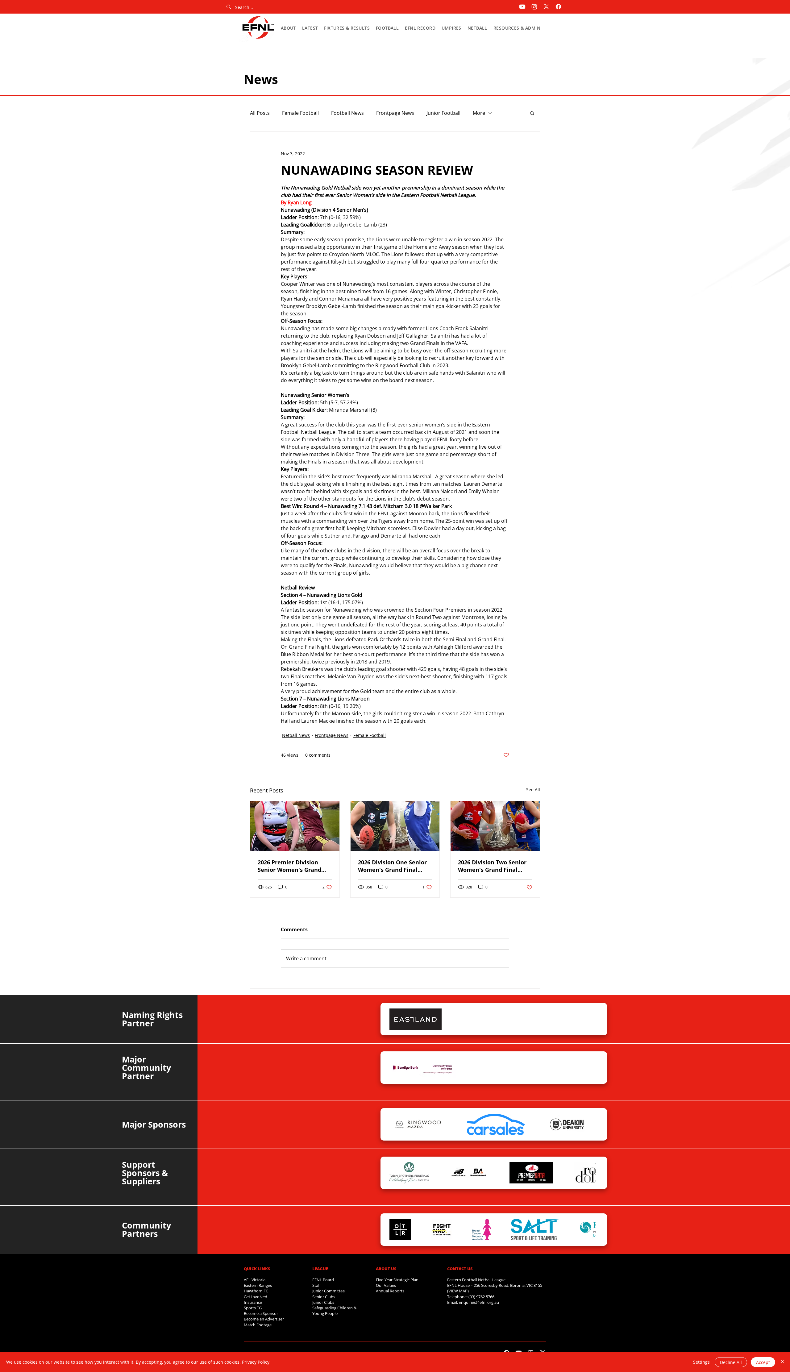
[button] (288, 28)
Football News (347, 113)
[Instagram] (534, 6)
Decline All (731, 1362)
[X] (546, 6)
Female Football (300, 113)
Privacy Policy (255, 1362)
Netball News (296, 735)
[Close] (782, 1362)
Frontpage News (395, 113)
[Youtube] (522, 6)
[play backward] (397, 1019)
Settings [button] (701, 1362)
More (479, 113)
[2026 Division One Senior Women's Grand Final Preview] (395, 826)
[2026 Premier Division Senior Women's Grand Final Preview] (294, 826)
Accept (763, 1362)
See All (533, 789)
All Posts (260, 113)
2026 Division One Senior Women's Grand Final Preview (392, 866)
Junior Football (443, 113)
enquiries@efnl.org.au (479, 1302)
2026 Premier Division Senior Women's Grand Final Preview (289, 866)
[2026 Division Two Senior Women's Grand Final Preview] (495, 826)
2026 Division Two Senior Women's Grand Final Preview (492, 866)
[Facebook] (558, 6)
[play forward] (588, 1019)
